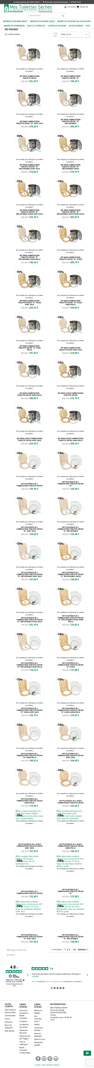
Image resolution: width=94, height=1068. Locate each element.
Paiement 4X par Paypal (24, 1037)
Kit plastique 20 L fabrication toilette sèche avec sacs (70, 755)
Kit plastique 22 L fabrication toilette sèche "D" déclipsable (70, 937)
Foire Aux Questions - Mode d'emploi (24, 1014)
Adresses (8, 1022)
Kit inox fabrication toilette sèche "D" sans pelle (29, 348)
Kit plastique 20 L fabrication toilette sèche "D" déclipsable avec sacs (29, 574)
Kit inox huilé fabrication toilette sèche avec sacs (29, 439)
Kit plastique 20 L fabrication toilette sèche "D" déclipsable (70, 529)
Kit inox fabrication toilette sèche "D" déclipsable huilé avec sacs (29, 212)
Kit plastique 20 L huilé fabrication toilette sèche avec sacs (29, 846)
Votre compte (9, 1005)
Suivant (83, 949)
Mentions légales (38, 1011)
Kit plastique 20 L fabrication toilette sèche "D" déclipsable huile (70, 574)
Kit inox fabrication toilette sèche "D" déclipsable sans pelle (29, 257)
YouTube (44, 1058)
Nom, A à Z (74, 34)
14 (74, 949)
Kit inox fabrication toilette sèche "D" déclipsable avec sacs (29, 167)
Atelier (37, 1024)
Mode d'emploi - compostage (24, 1050)
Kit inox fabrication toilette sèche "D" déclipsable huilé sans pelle (70, 212)
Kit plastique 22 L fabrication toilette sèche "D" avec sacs (29, 937)
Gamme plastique (38, 1034)
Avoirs (7, 1018)
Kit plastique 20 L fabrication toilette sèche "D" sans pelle (29, 755)
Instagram (55, 1058)
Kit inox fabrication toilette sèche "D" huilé (70, 258)
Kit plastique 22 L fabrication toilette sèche (29, 892)
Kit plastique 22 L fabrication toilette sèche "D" (70, 891)
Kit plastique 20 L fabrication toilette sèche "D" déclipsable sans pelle (29, 665)
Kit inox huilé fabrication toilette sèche (70, 394)
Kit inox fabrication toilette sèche (29, 77)
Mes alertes (9, 1031)
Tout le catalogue (23, 1043)
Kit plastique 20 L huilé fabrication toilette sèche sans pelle (70, 846)
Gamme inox (39, 1039)
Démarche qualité (38, 1043)
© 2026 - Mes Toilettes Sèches (47, 1065)
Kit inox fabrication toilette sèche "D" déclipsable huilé (70, 167)
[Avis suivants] (87, 975)
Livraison (23, 1021)
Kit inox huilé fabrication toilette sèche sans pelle (70, 439)
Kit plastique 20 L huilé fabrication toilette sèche (70, 802)
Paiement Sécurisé (23, 1031)
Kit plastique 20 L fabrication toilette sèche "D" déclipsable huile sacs (29, 620)
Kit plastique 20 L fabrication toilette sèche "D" (70, 484)
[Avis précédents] (27, 975)
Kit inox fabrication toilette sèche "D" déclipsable (70, 121)
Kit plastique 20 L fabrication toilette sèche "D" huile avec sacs (29, 710)
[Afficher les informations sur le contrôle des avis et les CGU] (24, 980)
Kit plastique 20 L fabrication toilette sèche (29, 485)
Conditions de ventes (24, 1025)
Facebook (38, 1058)
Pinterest (49, 1058)
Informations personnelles (10, 1011)
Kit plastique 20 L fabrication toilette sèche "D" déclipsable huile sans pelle (70, 619)
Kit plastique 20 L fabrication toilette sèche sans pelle (29, 801)
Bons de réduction (9, 1026)
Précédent (56, 949)
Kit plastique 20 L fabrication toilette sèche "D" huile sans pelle (70, 710)
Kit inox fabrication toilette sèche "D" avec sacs (29, 122)
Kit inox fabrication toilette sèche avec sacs (70, 349)
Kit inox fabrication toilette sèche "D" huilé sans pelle (70, 303)
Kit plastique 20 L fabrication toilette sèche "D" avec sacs (29, 529)
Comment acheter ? (38, 1029)
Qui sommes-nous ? (38, 1019)
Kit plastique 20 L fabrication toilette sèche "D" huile (70, 665)
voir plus (35, 976)
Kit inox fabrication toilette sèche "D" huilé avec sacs (29, 303)
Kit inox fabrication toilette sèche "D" (70, 77)
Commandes (10, 1015)
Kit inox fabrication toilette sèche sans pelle (29, 394)
